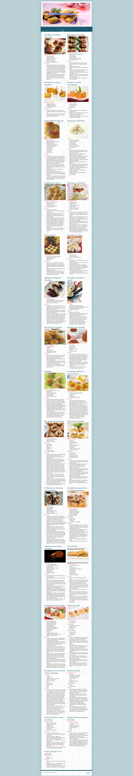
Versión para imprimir (47, 772)
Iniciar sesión (88, 772)
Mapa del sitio (54, 772)
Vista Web (88, 773)
